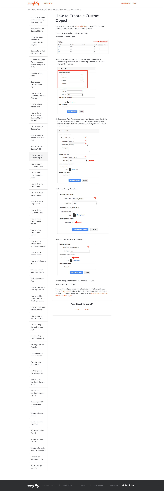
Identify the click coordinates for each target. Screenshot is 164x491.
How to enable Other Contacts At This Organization (37, 298)
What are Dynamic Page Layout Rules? (38, 449)
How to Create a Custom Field (37, 147)
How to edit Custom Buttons (38, 262)
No (88, 309)
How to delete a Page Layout (37, 202)
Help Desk (31, 9)
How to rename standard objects (37, 317)
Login (134, 3)
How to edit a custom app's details (36, 221)
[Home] (33, 3)
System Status (125, 3)
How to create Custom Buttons (37, 165)
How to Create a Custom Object (37, 156)
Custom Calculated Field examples (38, 52)
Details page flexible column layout (36, 84)
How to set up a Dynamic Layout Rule (37, 327)
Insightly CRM (53, 9)
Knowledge (41, 9)
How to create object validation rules (37, 175)
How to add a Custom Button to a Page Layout (38, 95)
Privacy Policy (114, 485)
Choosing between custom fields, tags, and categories (38, 19)
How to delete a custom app (37, 185)
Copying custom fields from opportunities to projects (37, 41)
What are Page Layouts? (36, 466)
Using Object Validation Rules (37, 458)
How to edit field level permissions (37, 271)
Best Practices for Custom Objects (37, 29)
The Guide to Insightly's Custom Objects (37, 393)
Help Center (48, 3)
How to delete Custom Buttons (37, 211)
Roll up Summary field (37, 279)
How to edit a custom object (36, 253)
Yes (78, 309)
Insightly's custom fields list (37, 345)
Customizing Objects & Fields (70, 9)
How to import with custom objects (38, 308)
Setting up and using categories (37, 372)
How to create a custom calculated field (37, 137)
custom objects (80, 26)
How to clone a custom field (36, 105)
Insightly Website (67, 485)
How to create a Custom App (37, 128)
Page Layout (66, 291)
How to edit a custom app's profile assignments (38, 243)
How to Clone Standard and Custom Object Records (36, 116)
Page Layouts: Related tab (36, 363)
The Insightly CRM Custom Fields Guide (37, 404)
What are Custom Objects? (37, 440)
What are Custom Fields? (37, 431)
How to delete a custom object (37, 194)
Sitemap (83, 485)
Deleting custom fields (37, 74)
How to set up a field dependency (37, 337)
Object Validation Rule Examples (37, 354)
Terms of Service (98, 485)
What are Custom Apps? (37, 414)
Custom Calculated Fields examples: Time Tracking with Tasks (38, 63)
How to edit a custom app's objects (36, 232)
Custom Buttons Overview (37, 423)
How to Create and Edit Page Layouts (38, 288)
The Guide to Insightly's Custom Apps (37, 381)
